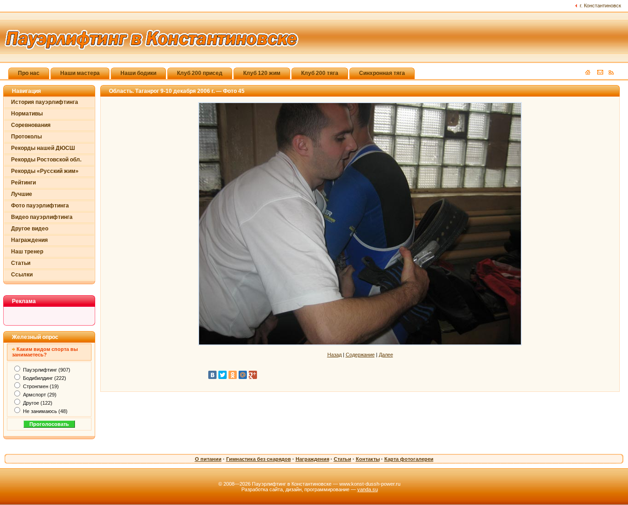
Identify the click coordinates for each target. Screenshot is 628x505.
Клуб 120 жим (261, 73)
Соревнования (31, 125)
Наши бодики (138, 73)
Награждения (29, 240)
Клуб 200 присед (200, 73)
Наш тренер (27, 251)
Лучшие (21, 194)
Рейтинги (23, 182)
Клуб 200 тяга (319, 73)
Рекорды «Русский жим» (45, 171)
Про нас (29, 73)
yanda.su (367, 489)
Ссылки (22, 274)
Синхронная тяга (382, 73)
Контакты (368, 459)
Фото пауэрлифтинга (40, 205)
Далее (386, 354)
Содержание (360, 354)
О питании (208, 459)
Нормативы (27, 113)
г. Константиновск (600, 5)
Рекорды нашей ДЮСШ (43, 148)
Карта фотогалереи (409, 459)
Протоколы (26, 136)
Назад (334, 354)
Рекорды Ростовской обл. (46, 159)
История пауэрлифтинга (44, 102)
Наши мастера (80, 73)
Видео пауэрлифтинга (42, 217)
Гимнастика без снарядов (258, 459)
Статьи (20, 263)
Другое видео (29, 228)
